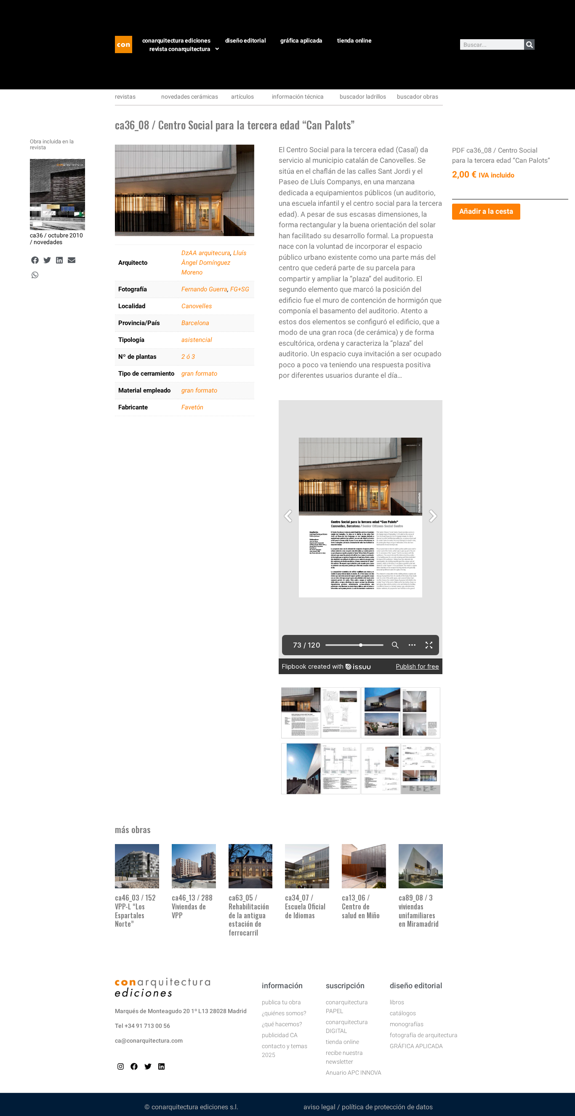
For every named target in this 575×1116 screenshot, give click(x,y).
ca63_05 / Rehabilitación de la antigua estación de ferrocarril (249, 915)
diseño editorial (245, 40)
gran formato (199, 373)
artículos (242, 96)
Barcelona (195, 323)
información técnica (298, 96)
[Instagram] (120, 1066)
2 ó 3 (188, 356)
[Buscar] (529, 44)
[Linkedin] (161, 1066)
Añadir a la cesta (486, 211)
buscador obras (417, 96)
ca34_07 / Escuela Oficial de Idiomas (305, 906)
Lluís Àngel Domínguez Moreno (214, 262)
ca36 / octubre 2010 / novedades (56, 238)
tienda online (354, 40)
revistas (125, 96)
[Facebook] (134, 1066)
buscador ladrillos (363, 96)
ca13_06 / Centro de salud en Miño (361, 906)
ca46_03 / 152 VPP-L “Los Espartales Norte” (135, 911)
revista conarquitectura (179, 49)
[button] (35, 260)
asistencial (196, 340)
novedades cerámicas (189, 96)
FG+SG (239, 289)
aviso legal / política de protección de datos (368, 1107)
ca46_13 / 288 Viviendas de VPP (192, 906)
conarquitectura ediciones (176, 40)
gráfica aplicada (301, 40)
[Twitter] (148, 1066)
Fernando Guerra (204, 289)
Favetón (192, 407)
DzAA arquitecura (205, 253)
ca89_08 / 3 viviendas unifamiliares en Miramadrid (419, 911)
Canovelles (196, 306)
